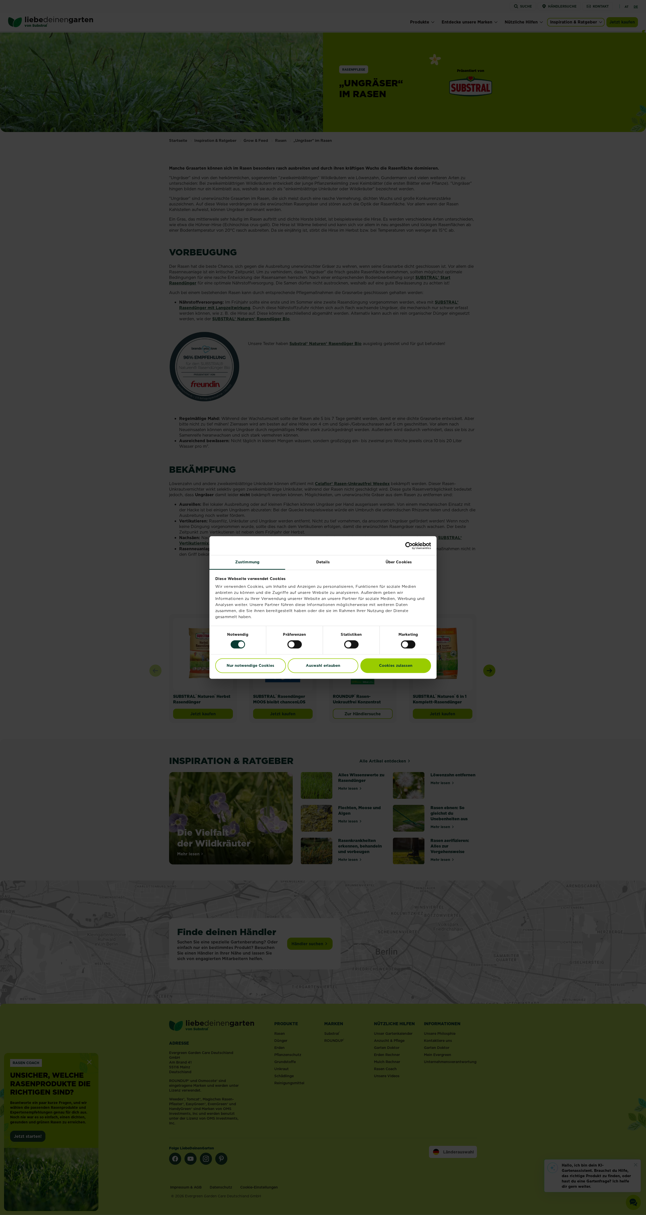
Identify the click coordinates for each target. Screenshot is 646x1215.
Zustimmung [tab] (247, 562)
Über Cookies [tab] (399, 562)
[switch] (294, 645)
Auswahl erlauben (323, 665)
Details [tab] (323, 562)
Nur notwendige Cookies (250, 665)
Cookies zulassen (395, 665)
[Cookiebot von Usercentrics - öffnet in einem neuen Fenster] (409, 545)
